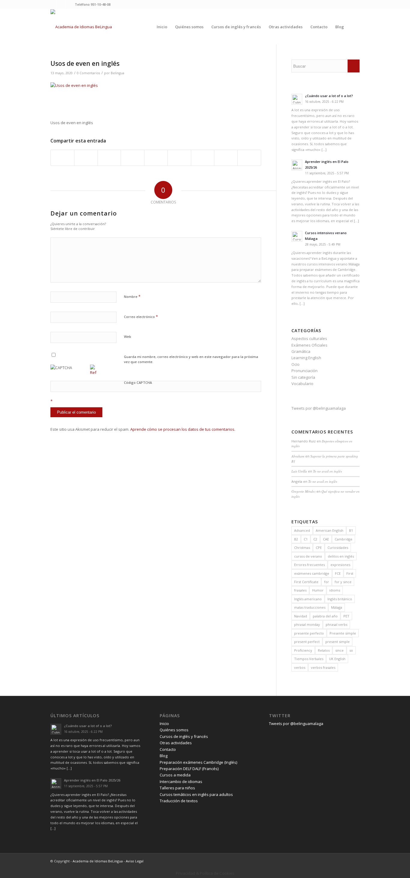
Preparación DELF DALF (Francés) (189, 768)
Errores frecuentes (309, 564)
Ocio (295, 364)
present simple (337, 641)
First (349, 573)
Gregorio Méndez (303, 491)
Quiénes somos (174, 730)
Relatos (324, 650)
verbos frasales (323, 667)
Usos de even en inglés (84, 63)
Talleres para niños (177, 788)
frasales (300, 590)
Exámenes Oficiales (309, 345)
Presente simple (343, 633)
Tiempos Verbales (308, 658)
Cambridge (343, 539)
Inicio (164, 723)
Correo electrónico (141, 316)
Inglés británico (339, 599)
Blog (163, 755)
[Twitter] (52, 4)
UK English (337, 658)
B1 (351, 530)
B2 (296, 539)
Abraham (297, 456)
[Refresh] (93, 372)
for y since (343, 582)
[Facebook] (61, 4)
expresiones (340, 564)
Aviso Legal (134, 861)
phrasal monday (307, 624)
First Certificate (306, 582)
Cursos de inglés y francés (184, 736)
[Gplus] (70, 4)
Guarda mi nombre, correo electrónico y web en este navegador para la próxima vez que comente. (191, 359)
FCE (338, 573)
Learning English (306, 357)
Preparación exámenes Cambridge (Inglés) (198, 762)
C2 (315, 539)
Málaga (336, 607)
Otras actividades (176, 742)
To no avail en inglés (327, 471)
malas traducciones (309, 607)
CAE (326, 539)
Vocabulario (302, 383)
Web (127, 336)
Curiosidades (337, 547)
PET (346, 616)
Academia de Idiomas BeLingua (98, 861)
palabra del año (325, 616)
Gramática (300, 351)
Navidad (300, 616)
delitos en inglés (341, 556)
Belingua (117, 73)
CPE (319, 547)
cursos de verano (308, 556)
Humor (318, 590)
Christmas (302, 547)
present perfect (307, 641)
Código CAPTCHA (138, 382)
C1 (306, 539)
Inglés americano (308, 599)
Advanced (302, 530)
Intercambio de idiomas (181, 781)
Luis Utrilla (299, 471)
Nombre (132, 296)
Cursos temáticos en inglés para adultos (196, 794)
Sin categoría (303, 377)
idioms (334, 590)
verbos (299, 667)
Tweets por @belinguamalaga (318, 408)
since (339, 650)
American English (329, 530)
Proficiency (303, 650)
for (326, 582)
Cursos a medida (175, 775)
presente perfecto (309, 633)
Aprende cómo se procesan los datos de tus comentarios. (182, 429)
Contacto (168, 749)
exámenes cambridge (311, 573)
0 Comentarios (88, 73)
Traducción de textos (179, 800)
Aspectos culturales (309, 338)
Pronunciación (304, 370)
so (351, 650)
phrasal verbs (336, 624)
